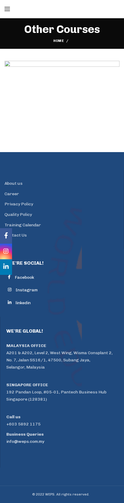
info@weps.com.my (25, 441)
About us (14, 183)
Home (58, 41)
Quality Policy (18, 214)
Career (12, 193)
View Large (114, 65)
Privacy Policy (19, 204)
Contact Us (16, 235)
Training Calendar (23, 225)
